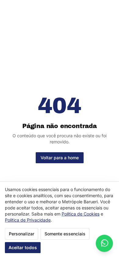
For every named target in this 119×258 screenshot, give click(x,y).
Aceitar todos (23, 247)
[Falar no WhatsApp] (104, 243)
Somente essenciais (65, 233)
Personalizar (21, 233)
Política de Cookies (80, 213)
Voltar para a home (60, 157)
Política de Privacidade (28, 220)
